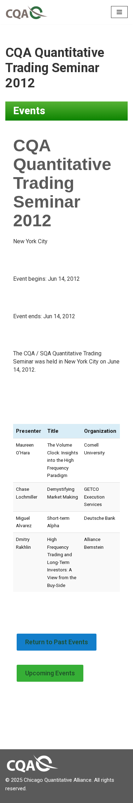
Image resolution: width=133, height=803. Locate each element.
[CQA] (26, 12)
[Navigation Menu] (119, 12)
